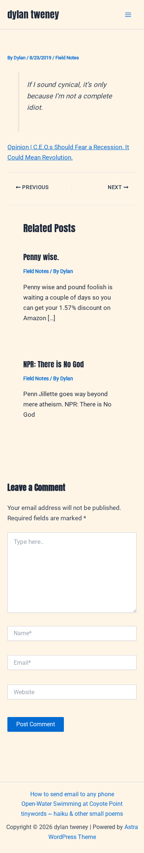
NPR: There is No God (53, 364)
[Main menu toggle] (128, 14)
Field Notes (67, 57)
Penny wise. (41, 257)
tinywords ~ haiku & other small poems (72, 813)
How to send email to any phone (72, 794)
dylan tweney (33, 14)
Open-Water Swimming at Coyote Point (72, 803)
